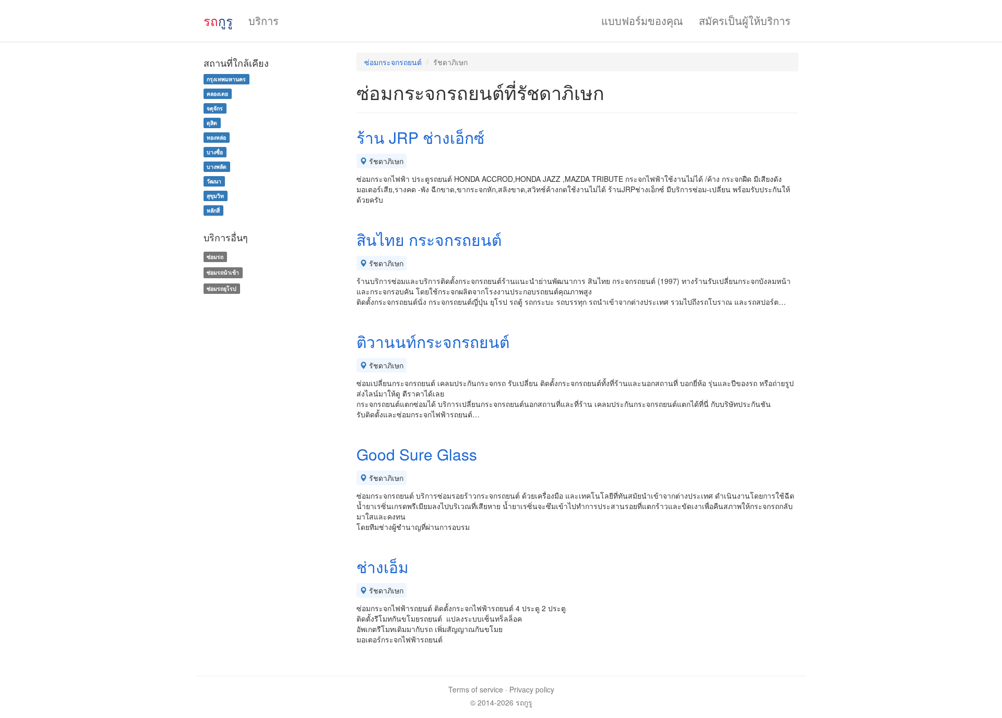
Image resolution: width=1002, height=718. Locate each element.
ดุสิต (212, 123)
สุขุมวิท (215, 196)
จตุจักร (215, 108)
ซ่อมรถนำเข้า (223, 272)
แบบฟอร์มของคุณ (642, 20)
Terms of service (475, 689)
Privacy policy (531, 689)
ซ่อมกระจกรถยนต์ (393, 62)
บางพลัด (216, 166)
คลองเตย (217, 93)
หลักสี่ (213, 210)
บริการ (263, 20)
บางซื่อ (215, 152)
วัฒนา (214, 181)
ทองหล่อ (216, 137)
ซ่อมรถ (215, 257)
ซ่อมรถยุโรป (221, 288)
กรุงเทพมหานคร (226, 79)
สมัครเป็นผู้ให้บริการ (745, 20)
